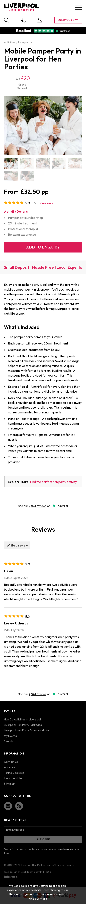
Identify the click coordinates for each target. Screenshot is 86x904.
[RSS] (19, 806)
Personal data (13, 778)
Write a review (17, 545)
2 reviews (46, 203)
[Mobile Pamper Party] (11, 163)
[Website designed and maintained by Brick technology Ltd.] (11, 877)
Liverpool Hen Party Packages (23, 725)
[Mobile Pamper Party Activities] (27, 163)
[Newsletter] (8, 806)
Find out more (38, 898)
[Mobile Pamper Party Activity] (43, 163)
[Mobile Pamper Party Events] (75, 163)
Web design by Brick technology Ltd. (24, 871)
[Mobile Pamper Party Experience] (11, 176)
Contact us (11, 762)
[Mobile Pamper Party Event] (59, 163)
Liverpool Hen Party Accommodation (27, 730)
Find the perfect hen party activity (53, 482)
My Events (10, 736)
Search (8, 741)
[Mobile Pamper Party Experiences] (27, 176)
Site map (9, 783)
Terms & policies (14, 773)
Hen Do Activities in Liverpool (22, 719)
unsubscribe (65, 848)
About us (9, 767)
